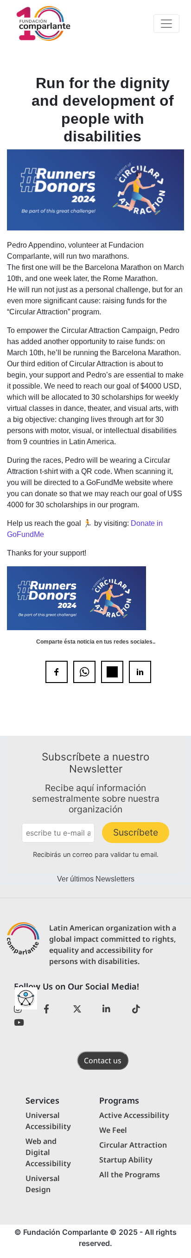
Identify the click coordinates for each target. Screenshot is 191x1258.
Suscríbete (135, 832)
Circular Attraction (133, 1145)
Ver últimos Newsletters (95, 879)
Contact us (102, 1060)
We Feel (113, 1130)
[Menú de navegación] (166, 23)
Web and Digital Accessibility (48, 1152)
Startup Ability (126, 1160)
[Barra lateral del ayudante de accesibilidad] (26, 998)
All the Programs (129, 1174)
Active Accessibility (134, 1115)
